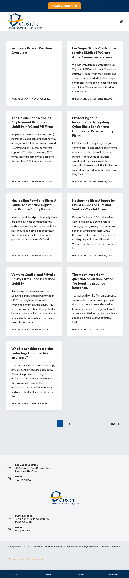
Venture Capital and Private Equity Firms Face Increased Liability (33, 278)
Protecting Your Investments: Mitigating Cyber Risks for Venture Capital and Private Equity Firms (93, 126)
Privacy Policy (35, 559)
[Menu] (121, 21)
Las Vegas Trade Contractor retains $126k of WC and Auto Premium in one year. (94, 52)
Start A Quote (62, 6)
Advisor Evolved (53, 546)
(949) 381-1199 (22, 530)
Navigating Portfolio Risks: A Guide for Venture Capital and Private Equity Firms (33, 204)
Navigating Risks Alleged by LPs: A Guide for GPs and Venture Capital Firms (93, 204)
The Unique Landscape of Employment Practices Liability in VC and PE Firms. (32, 122)
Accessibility (16, 559)
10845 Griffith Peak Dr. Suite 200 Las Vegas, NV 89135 (32, 469)
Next (114, 423)
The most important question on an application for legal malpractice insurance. (93, 281)
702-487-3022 (23, 479)
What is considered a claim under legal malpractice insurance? (32, 352)
